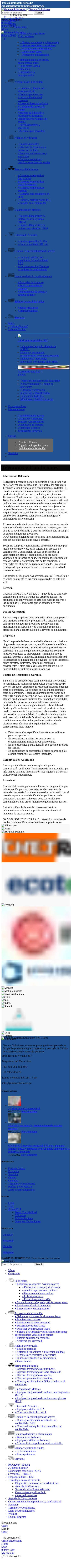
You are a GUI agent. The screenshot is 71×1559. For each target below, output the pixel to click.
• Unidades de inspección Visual (32, 1328)
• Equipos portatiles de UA (32, 241)
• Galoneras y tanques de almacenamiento (31, 90)
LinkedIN (8, 1234)
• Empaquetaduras (28, 310)
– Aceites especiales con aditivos (38, 45)
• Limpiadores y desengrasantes (26, 74)
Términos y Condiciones (21, 1183)
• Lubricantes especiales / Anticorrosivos (31, 35)
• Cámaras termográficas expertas (33, 1375)
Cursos (12, 1177)
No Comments (29, 1111)
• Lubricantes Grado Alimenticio (29, 67)
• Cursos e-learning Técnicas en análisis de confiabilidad (33, 268)
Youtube (7, 1246)
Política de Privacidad (20, 1186)
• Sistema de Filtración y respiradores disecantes (31, 114)
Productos (13, 1171)
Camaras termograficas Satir (30, 1492)
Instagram (8, 1252)
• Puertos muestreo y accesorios (32, 1337)
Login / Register (17, 1516)
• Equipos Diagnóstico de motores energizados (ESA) (33, 227)
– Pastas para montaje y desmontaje (39, 42)
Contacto (13, 1180)
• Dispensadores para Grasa (33, 103)
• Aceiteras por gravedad (31, 131)
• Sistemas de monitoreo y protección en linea (32, 149)
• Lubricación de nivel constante (32, 1322)
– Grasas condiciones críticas (36, 48)
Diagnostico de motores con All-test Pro (36, 1483)
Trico (11, 1206)
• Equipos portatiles (28, 144)
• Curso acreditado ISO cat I (33, 244)
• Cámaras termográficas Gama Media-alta (31, 183)
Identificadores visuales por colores (34, 1334)
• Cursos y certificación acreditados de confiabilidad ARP (33, 260)
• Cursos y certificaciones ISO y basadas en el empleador (34, 201)
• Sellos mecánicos (28, 307)
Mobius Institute (24, 1218)
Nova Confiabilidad (26, 1212)
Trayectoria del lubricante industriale (40, 380)
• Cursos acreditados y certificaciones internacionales (34, 161)
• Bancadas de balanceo (31, 282)
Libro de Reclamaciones (21, 1189)
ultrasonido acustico (26, 1495)
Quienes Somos (16, 1168)
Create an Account (11, 1540)
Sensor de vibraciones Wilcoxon (32, 1489)
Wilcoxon (20, 1215)
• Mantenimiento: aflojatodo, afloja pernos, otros (33, 61)
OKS (11, 1203)
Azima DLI (14, 1209)
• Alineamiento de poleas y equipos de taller (32, 293)
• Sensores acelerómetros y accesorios (35, 1354)
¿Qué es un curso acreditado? (24, 1108)
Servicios (13, 1174)
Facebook (8, 1240)
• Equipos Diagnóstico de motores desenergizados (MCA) (31, 218)
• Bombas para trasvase (30, 94)
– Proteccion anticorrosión (34, 54)
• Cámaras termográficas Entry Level (35, 1368)
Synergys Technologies (27, 1221)
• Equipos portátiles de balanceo (32, 1440)
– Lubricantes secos (31, 51)
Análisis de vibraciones (27, 1486)
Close (4, 1525)
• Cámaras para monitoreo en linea (34, 1378)
